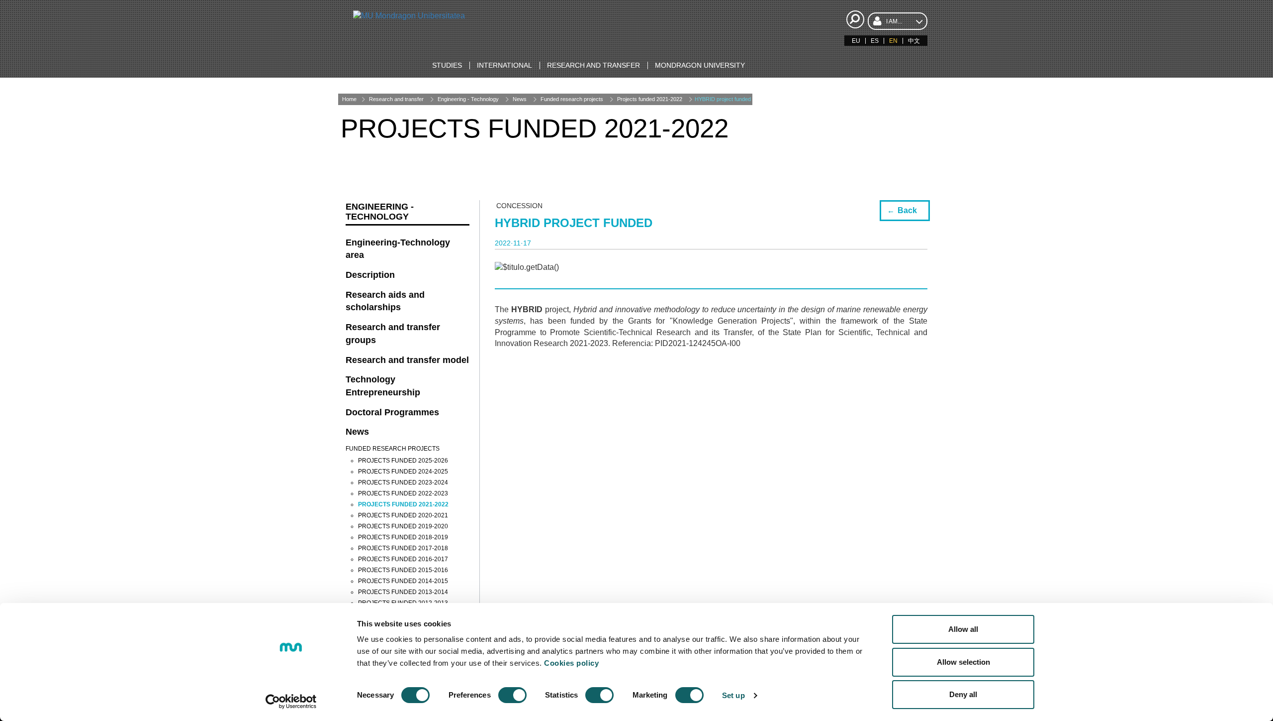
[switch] (512, 695)
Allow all (963, 629)
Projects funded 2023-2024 (403, 482)
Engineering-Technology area (398, 249)
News (520, 99)
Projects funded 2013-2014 (403, 592)
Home (349, 99)
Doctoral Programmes (392, 412)
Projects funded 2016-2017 (403, 559)
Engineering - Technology (468, 99)
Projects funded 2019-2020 (403, 526)
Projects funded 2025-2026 (403, 460)
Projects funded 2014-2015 (403, 581)
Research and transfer (396, 99)
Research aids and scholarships (385, 301)
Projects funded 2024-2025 (403, 471)
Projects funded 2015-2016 (403, 570)
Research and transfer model (407, 360)
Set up (733, 695)
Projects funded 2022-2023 (403, 493)
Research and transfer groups (393, 333)
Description (370, 275)
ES (875, 41)
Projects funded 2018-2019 (403, 537)
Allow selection (963, 662)
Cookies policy (571, 663)
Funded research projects (572, 99)
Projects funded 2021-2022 (649, 99)
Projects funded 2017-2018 (403, 548)
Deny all (963, 694)
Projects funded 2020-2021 (403, 515)
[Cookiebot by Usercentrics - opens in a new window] (291, 701)
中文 (914, 41)
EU (856, 41)
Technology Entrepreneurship (383, 385)
